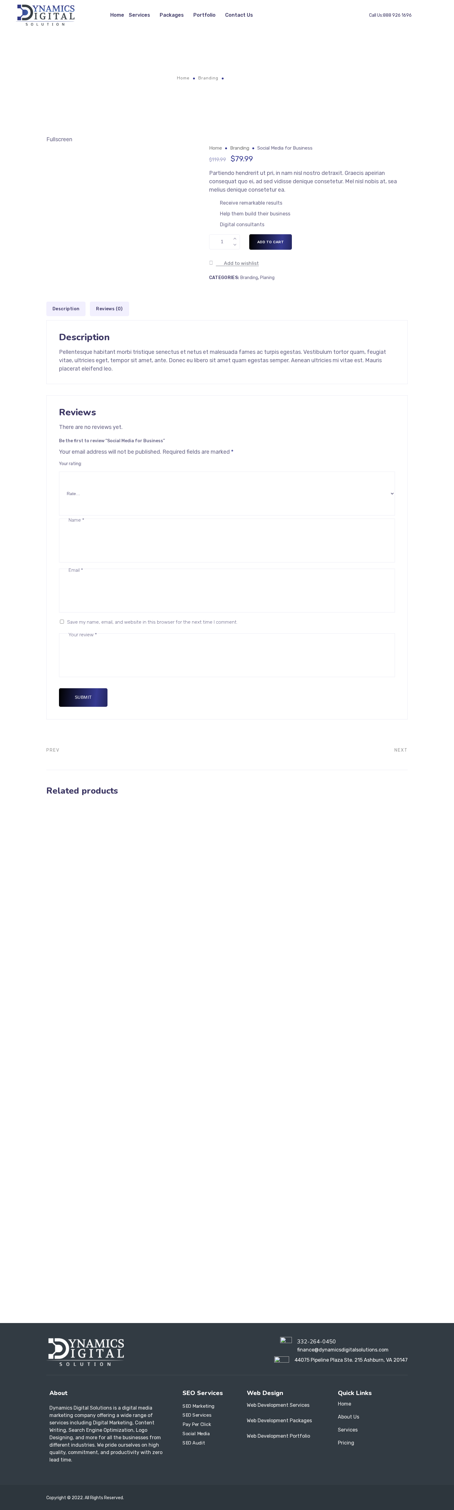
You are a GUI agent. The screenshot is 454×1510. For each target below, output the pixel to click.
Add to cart (270, 242)
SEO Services (197, 1415)
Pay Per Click (197, 1424)
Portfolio (204, 15)
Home (117, 15)
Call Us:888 (390, 15)
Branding (208, 78)
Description (66, 309)
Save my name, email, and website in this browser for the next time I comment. (152, 622)
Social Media (196, 1433)
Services (139, 15)
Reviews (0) (109, 309)
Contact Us (239, 15)
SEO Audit (194, 1442)
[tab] (66, 309)
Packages (172, 15)
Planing (267, 277)
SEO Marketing (199, 1406)
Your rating (70, 463)
